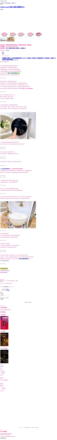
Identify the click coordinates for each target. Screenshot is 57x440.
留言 (7, 286)
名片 (3, 54)
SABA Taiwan (5, 272)
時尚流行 (7, 289)
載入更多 (2, 293)
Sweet (1, 281)
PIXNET (22, 427)
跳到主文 (1, 9)
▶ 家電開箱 (8, 290)
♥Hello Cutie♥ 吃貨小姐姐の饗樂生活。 (12, 7)
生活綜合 (7, 50)
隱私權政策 (33, 427)
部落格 (3, 53)
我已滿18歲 (2, 438)
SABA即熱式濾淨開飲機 (4, 168)
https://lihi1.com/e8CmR (5, 260)
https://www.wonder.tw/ (5, 270)
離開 (5, 438)
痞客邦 (6, 286)
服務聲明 (37, 427)
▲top (1, 291)
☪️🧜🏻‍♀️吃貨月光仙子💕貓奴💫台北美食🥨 (16, 48)
